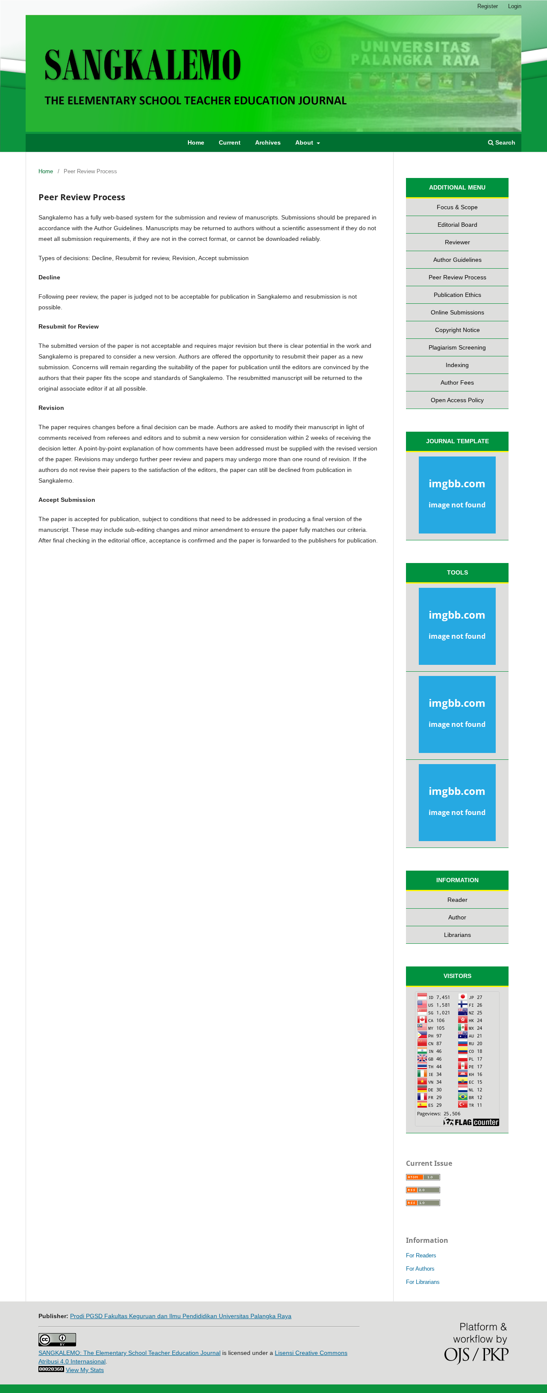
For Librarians (423, 1282)
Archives (268, 142)
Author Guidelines (457, 259)
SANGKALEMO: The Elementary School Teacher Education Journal (129, 1352)
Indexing (457, 365)
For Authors (420, 1269)
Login (514, 6)
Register (487, 6)
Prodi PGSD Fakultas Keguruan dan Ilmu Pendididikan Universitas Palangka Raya (180, 1316)
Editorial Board (457, 224)
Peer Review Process (457, 277)
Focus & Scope (457, 207)
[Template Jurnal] (457, 496)
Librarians (457, 934)
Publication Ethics (457, 294)
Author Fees (457, 382)
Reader (457, 899)
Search (504, 142)
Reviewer (457, 242)
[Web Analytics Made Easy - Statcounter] (51, 1369)
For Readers (421, 1255)
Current (230, 142)
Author (457, 917)
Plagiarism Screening (457, 347)
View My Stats (85, 1369)
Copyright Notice (457, 329)
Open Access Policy (457, 400)
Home (196, 142)
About (305, 142)
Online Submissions (457, 312)
